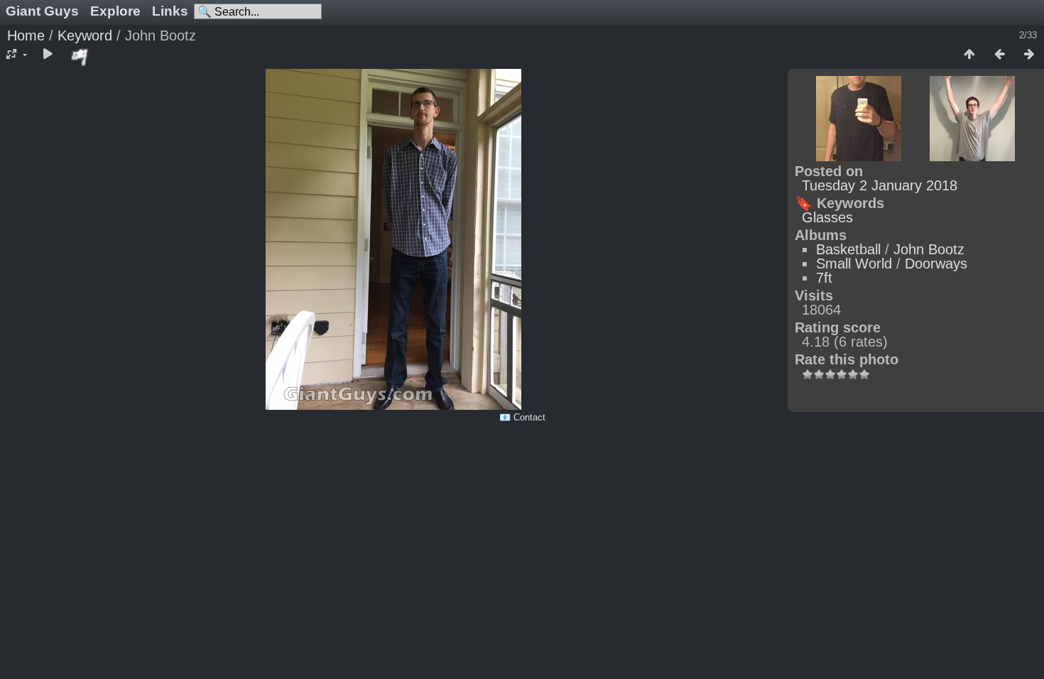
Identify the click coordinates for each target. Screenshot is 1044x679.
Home (26, 35)
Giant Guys (42, 11)
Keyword (85, 35)
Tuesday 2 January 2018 (879, 185)
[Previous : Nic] (999, 55)
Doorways (936, 263)
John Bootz (928, 249)
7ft (824, 278)
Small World (854, 263)
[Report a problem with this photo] (80, 57)
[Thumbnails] (969, 55)
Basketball (848, 249)
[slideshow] (47, 55)
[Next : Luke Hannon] (1029, 55)
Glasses (827, 217)
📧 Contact (522, 417)
